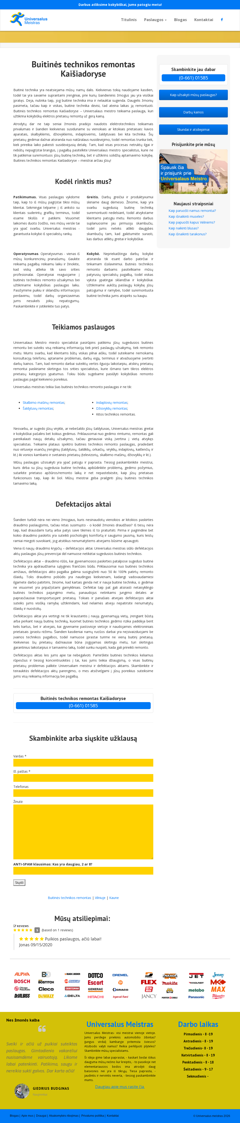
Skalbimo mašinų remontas (43, 402)
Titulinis (129, 19)
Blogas (180, 19)
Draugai (41, 1115)
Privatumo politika (92, 1115)
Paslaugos (154, 19)
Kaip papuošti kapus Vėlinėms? (192, 222)
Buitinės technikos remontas (69, 897)
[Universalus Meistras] (44, 19)
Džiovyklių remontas (111, 408)
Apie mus (27, 1115)
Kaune (114, 897)
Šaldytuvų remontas (38, 408)
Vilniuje (100, 897)
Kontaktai (203, 19)
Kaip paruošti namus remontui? (192, 210)
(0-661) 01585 (83, 705)
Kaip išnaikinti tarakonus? (187, 234)
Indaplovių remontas (112, 402)
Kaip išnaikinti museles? (186, 216)
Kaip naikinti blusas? (184, 228)
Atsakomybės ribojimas (64, 1115)
